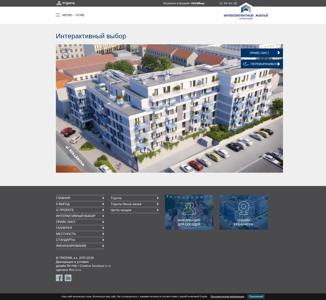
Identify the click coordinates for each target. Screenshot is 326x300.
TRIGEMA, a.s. (68, 258)
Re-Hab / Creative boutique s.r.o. (89, 266)
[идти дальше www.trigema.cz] (66, 5)
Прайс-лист (259, 53)
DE (235, 3)
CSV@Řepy (197, 3)
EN (225, 3)
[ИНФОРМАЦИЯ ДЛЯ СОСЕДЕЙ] (189, 228)
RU (230, 3)
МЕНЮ (67, 15)
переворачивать (265, 64)
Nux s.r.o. (75, 270)
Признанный (256, 296)
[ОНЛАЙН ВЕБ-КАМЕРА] (244, 228)
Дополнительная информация (227, 296)
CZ (221, 3)
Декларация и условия (72, 262)
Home (80, 15)
